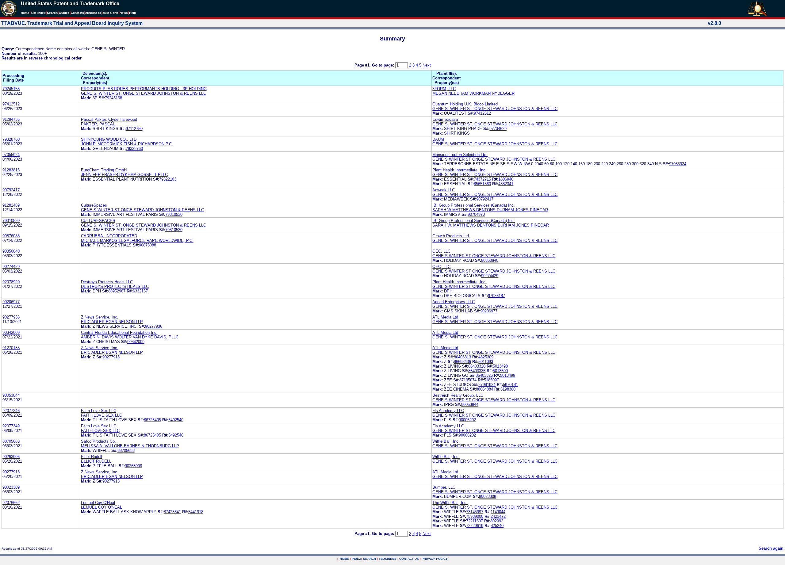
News (124, 12)
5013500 (500, 370)
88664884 (484, 389)
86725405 (152, 420)
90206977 (11, 302)
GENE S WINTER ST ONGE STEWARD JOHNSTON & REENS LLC (493, 159)
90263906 (11, 456)
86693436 (462, 361)
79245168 (11, 88)
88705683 (11, 441)
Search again (771, 548)
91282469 (11, 205)
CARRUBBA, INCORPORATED (109, 236)
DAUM (438, 139)
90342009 (11, 332)
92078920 (11, 282)
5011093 (485, 361)
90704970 (476, 214)
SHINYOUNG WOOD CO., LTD (108, 139)
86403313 (462, 357)
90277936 (11, 317)
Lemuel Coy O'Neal (98, 502)
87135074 (468, 380)
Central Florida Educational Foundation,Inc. (119, 332)
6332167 (140, 291)
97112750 (134, 128)
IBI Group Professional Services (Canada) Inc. (473, 205)
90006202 (467, 420)
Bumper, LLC (443, 487)
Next (427, 65)
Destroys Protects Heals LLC (107, 282)
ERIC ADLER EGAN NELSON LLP (112, 321)
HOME (344, 558)
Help (132, 12)
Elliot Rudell (91, 456)
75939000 (474, 516)
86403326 (484, 375)
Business (93, 12)
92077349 (11, 426)
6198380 (507, 389)
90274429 (11, 266)
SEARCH (369, 558)
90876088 (11, 236)
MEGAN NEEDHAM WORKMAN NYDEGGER (473, 93)
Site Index (38, 12)
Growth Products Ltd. (451, 236)
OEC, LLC (441, 251)
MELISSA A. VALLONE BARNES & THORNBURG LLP (130, 446)
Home (25, 12)
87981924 (487, 384)
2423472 (498, 516)
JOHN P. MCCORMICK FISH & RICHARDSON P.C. (127, 144)
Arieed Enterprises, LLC (453, 302)
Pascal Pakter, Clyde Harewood (109, 119)
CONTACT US (409, 558)
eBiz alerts (110, 12)
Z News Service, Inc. (99, 317)
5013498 (500, 366)
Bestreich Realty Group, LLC (457, 395)
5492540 (175, 420)
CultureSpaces (94, 205)
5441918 (195, 512)
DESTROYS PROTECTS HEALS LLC (115, 286)
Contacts (77, 12)
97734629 (498, 128)
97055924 (11, 154)
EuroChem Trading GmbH (104, 170)
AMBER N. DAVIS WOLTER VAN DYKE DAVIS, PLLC (129, 337)
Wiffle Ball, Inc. (446, 441)
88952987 (116, 291)
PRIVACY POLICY (435, 558)
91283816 (11, 170)
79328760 (11, 139)
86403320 (476, 366)
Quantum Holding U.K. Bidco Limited (465, 104)
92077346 (11, 410)
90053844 (11, 395)
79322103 (167, 179)
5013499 (507, 375)
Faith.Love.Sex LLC (98, 410)
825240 (497, 525)
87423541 (172, 512)
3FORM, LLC (444, 88)
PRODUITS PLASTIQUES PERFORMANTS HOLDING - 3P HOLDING (144, 88)
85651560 (482, 183)
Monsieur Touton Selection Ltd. (460, 154)
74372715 (482, 179)
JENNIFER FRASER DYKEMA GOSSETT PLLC (124, 174)
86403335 (476, 370)
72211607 (474, 521)
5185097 (491, 380)
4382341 (505, 183)
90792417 (11, 190)
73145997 (474, 512)
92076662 (11, 502)
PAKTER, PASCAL (98, 124)
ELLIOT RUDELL (96, 461)
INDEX (356, 558)
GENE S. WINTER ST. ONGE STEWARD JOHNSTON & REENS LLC (143, 93)
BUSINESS (387, 558)
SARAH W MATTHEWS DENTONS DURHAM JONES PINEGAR (490, 210)
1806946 (505, 179)
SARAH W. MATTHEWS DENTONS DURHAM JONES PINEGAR (490, 225)
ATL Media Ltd (445, 317)
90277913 (111, 357)
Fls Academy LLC (448, 410)
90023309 (11, 487)
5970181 (510, 384)
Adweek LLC (443, 190)
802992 (496, 521)
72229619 (474, 525)
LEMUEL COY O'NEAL (101, 507)
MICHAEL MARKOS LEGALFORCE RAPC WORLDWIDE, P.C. (137, 240)
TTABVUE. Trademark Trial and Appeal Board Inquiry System (72, 23)
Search (52, 12)
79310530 (173, 214)
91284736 (11, 119)
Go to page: (383, 65)
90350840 (11, 251)
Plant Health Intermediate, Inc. (459, 170)
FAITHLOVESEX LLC (100, 430)
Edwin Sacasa (445, 119)
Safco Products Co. (98, 441)
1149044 (498, 512)
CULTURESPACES (98, 220)
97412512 (11, 104)
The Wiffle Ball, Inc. (450, 502)
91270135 (11, 347)
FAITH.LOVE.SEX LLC (101, 415)
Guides (64, 12)
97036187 (496, 295)
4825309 (485, 357)
